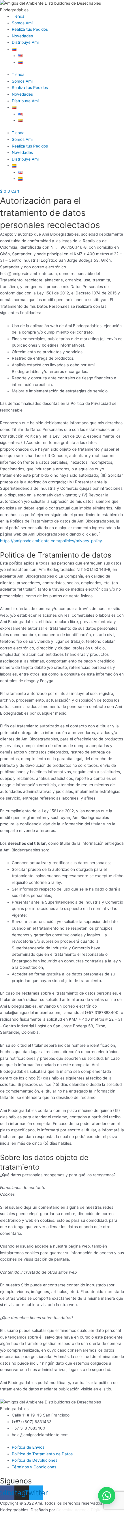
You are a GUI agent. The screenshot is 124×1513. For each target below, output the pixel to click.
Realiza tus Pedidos (30, 29)
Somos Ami (22, 23)
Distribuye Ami (25, 42)
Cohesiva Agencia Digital (79, 1509)
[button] (106, 1495)
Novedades (22, 36)
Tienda (18, 16)
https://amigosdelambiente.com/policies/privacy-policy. (51, 540)
